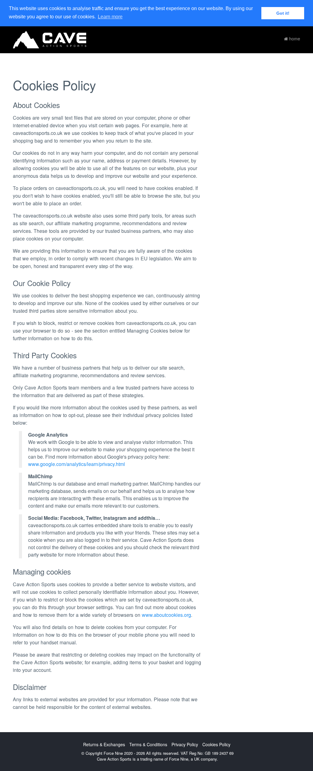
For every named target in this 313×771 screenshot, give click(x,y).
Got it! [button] (282, 13)
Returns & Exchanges (104, 744)
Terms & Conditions (148, 744)
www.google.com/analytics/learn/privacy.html (76, 463)
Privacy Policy (184, 744)
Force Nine (178, 759)
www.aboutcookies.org (166, 614)
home (294, 38)
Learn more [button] (110, 16)
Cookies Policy (216, 744)
